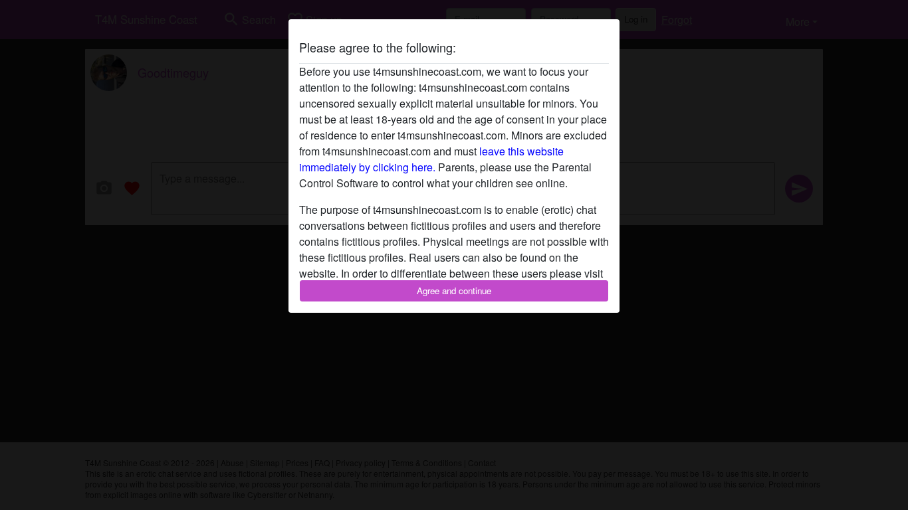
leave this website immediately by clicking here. (431, 159)
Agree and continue (454, 290)
